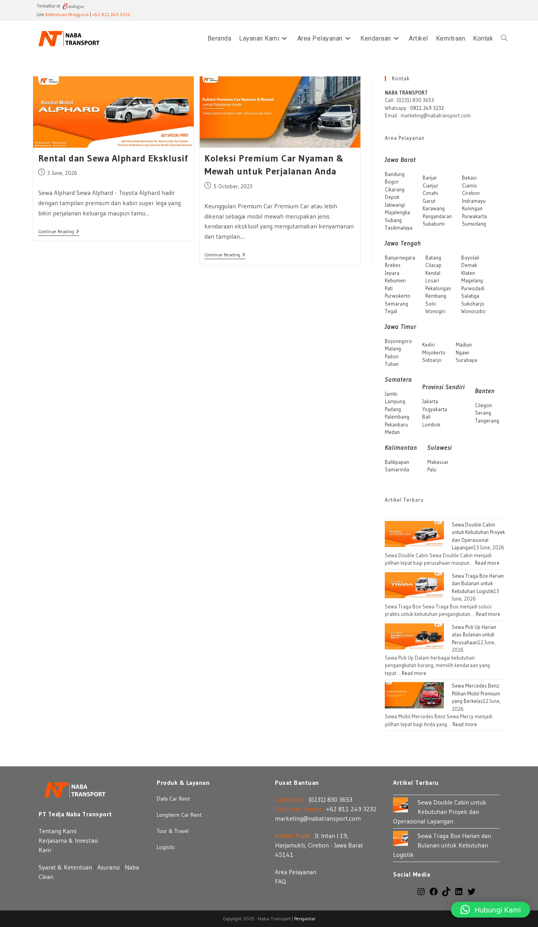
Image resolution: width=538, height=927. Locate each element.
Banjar (430, 177)
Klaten (468, 273)
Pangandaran (437, 216)
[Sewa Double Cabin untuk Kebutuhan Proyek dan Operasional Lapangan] (414, 533)
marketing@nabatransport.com (318, 818)
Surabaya (466, 360)
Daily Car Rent (173, 798)
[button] (490, 910)
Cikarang (394, 189)
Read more (487, 563)
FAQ (280, 881)
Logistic (166, 847)
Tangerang (487, 420)
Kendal (432, 273)
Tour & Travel (173, 830)
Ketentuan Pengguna (67, 14)
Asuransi (108, 867)
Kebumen (395, 280)
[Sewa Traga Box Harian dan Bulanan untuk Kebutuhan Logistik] (414, 584)
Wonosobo (473, 311)
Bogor (392, 181)
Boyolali (470, 257)
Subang (393, 220)
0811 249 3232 (427, 108)
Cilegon (483, 405)
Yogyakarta (434, 409)
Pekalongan (438, 288)
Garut (429, 201)
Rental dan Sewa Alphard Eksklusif (113, 158)
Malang (393, 348)
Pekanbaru (396, 424)
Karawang (434, 208)
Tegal (391, 311)
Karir (45, 850)
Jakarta (430, 401)
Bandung (394, 174)
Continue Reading (58, 232)
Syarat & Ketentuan (65, 867)
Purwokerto (397, 296)
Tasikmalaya (398, 227)
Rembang (435, 296)
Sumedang (474, 224)
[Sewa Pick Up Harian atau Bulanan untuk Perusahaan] (414, 635)
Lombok (431, 424)
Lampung (395, 401)
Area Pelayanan (295, 872)
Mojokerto (433, 352)
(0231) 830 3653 (330, 799)
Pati (389, 288)
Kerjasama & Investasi (68, 840)
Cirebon (471, 193)
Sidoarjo (432, 360)
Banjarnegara (400, 257)
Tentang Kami (57, 831)
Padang (393, 409)
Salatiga (470, 296)
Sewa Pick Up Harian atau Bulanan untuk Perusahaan (474, 634)
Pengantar (304, 918)
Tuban (392, 364)
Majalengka (397, 212)
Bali (426, 416)
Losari (432, 280)
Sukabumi (434, 224)
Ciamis (469, 185)
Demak (469, 265)
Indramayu (474, 201)
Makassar (438, 462)
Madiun (464, 344)
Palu (431, 469)
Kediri (428, 344)
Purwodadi (472, 288)
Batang (433, 257)
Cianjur (430, 185)
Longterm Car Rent (179, 814)
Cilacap (433, 265)
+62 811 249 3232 (111, 14)
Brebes (393, 265)
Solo (430, 303)
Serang (483, 413)
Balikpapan (397, 462)
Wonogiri (435, 311)
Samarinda (397, 469)
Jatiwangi (395, 205)
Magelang (472, 280)
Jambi (391, 394)
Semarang (396, 303)
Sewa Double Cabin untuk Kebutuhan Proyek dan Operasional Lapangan (439, 811)
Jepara (392, 273)
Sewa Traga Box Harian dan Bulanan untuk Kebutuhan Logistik (478, 583)
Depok (392, 197)
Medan (392, 432)
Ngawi (462, 352)
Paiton (392, 356)
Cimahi (430, 193)
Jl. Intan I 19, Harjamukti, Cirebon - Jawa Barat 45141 (319, 845)
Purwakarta (474, 216)
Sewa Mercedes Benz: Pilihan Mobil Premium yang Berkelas (476, 693)
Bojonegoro (398, 341)
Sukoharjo (472, 303)
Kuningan (472, 208)
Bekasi (469, 177)
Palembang (397, 416)
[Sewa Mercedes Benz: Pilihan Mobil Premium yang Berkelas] (414, 695)
